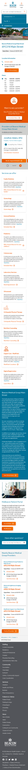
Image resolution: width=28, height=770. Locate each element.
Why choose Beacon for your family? (12, 190)
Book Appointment (13, 161)
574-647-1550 (10, 617)
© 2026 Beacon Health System (11, 751)
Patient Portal (6, 699)
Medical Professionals (8, 652)
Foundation (5, 667)
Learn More (7, 383)
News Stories (6, 717)
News (4, 714)
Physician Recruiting (8, 658)
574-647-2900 (10, 595)
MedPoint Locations (10, 364)
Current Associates (7, 647)
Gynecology (7, 209)
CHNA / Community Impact (10, 675)
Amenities (5, 707)
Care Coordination (8, 678)
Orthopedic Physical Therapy (12, 321)
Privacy (4, 710)
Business (4, 690)
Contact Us (8, 754)
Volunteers (5, 670)
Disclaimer (5, 762)
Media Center (6, 733)
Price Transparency (8, 693)
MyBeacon (7, 528)
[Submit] (24, 11)
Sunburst (5, 673)
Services (5, 682)
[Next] (20, 165)
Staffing (5, 644)
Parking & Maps (7, 702)
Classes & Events (7, 730)
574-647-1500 (8, 61)
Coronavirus (6, 725)
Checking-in (6, 705)
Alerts (4, 719)
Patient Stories (6, 722)
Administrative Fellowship (9, 660)
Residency (5, 650)
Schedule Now (8, 25)
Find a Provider (9, 631)
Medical (4, 685)
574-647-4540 (10, 571)
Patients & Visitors (8, 697)
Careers (4, 655)
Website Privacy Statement (17, 765)
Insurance (16, 152)
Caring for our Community (10, 728)
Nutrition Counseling (10, 340)
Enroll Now (7, 523)
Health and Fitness (7, 687)
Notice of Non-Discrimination (12, 767)
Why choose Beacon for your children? (12, 245)
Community (6, 664)
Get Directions (12, 70)
